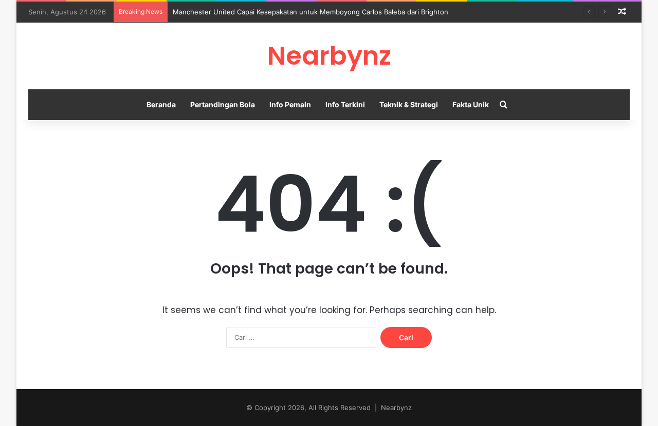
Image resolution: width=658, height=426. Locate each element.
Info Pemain (290, 104)
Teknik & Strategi (408, 104)
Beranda (161, 104)
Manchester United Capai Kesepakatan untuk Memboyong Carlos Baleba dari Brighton (310, 12)
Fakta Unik (470, 104)
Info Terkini (345, 104)
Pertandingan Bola (222, 104)
